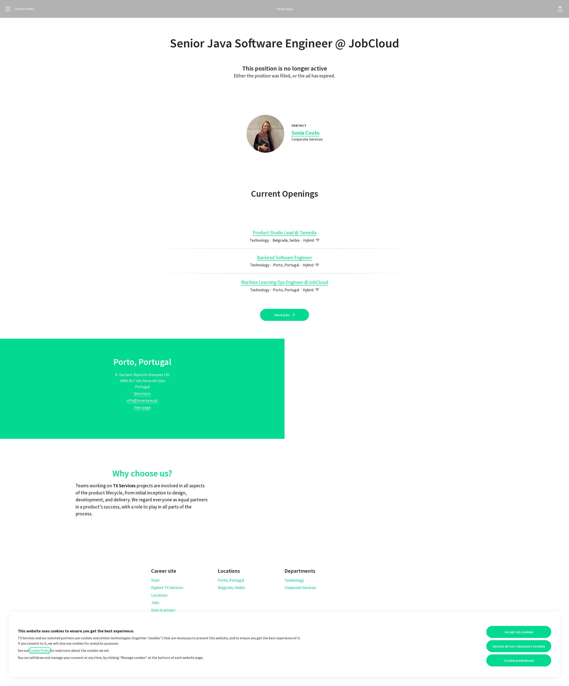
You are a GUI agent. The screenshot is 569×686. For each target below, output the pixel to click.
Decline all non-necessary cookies (519, 646)
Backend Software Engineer (284, 258)
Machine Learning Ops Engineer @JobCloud (284, 282)
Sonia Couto (305, 132)
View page (142, 407)
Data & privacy (163, 610)
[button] (560, 9)
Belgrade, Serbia (231, 587)
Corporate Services (300, 587)
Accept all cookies (519, 632)
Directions (142, 393)
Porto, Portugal (231, 580)
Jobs (155, 602)
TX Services (284, 9)
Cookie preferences (519, 660)
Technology (294, 580)
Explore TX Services (167, 587)
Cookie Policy (40, 650)
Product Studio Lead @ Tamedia (284, 233)
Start (155, 580)
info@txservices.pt (142, 400)
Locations (159, 595)
